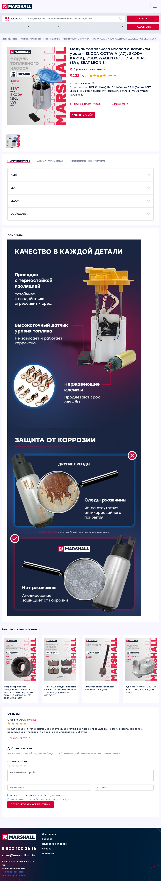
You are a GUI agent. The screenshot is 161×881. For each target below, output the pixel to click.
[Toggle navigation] (154, 6)
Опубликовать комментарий (30, 804)
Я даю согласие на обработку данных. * (37, 795)
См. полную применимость (85, 104)
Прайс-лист (49, 854)
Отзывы (46, 849)
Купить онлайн (82, 114)
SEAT (14, 187)
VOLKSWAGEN (19, 213)
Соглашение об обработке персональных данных (41, 799)
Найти (143, 18)
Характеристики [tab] (50, 160)
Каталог (17, 18)
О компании (49, 834)
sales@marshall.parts (18, 855)
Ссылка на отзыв (18, 738)
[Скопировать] (93, 83)
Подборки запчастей (55, 844)
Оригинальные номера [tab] (87, 160)
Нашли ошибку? (119, 104)
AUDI (14, 174)
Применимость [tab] (18, 160)
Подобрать (143, 26)
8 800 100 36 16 (19, 848)
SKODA (15, 200)
